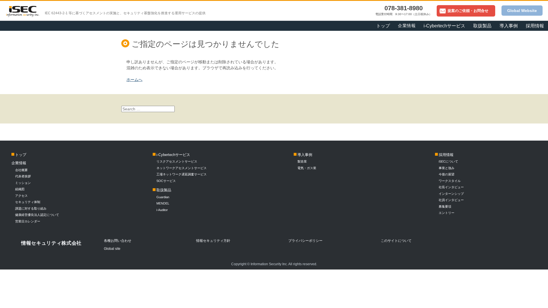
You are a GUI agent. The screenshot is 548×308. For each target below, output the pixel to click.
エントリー (446, 212)
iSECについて (448, 161)
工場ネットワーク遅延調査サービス (181, 174)
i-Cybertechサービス (173, 155)
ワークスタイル (450, 181)
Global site (112, 249)
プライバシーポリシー (305, 241)
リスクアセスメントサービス (176, 161)
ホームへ (134, 79)
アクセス (21, 195)
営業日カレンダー (27, 221)
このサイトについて (396, 241)
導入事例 (304, 155)
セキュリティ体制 (27, 202)
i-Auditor (162, 210)
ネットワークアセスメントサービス (181, 168)
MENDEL (162, 203)
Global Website (522, 10)
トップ (383, 25)
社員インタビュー (451, 200)
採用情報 (535, 25)
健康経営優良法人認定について (37, 214)
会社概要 (21, 170)
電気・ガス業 (306, 168)
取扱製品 (163, 190)
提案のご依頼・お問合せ (468, 11)
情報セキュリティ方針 (213, 241)
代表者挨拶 (23, 176)
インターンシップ (451, 193)
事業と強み (446, 168)
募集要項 (445, 206)
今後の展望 (446, 174)
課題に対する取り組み (31, 208)
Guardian (162, 197)
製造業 (302, 161)
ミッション (23, 183)
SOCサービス (167, 181)
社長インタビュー (451, 187)
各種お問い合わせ (117, 241)
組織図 (20, 189)
